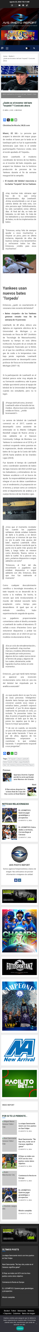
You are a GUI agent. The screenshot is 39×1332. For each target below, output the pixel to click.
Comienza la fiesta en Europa (9, 1178)
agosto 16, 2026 (26, 1149)
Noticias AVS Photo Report (25, 765)
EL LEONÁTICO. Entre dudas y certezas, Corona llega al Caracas (9, 832)
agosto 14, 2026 (26, 1166)
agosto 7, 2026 (25, 837)
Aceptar (20, 1328)
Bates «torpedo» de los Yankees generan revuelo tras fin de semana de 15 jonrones (20, 316)
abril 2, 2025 (9, 110)
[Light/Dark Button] (27, 48)
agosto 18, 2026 (26, 1131)
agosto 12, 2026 (26, 820)
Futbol (13, 1311)
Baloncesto (22, 1311)
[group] (19, 125)
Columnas (16, 1313)
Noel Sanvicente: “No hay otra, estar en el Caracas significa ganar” (9, 1144)
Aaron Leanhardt (23, 759)
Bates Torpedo (8, 762)
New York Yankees (9, 765)
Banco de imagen (28, 1313)
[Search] (34, 48)
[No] (36, 1324)
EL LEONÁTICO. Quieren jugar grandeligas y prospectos (9, 815)
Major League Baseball (21, 762)
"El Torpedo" (12, 759)
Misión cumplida (9, 1212)
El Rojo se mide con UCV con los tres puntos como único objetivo (9, 1161)
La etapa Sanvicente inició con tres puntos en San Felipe (9, 1127)
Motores (31, 1311)
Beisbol (7, 1311)
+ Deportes (7, 1313)
